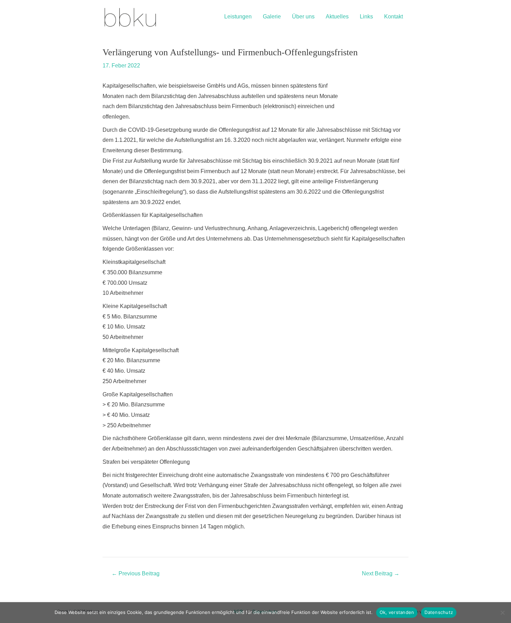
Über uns (303, 16)
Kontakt (393, 16)
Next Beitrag (380, 573)
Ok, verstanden (397, 612)
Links (366, 16)
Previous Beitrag (136, 573)
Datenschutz (438, 612)
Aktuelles (337, 16)
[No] (502, 612)
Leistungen (238, 16)
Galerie (272, 16)
